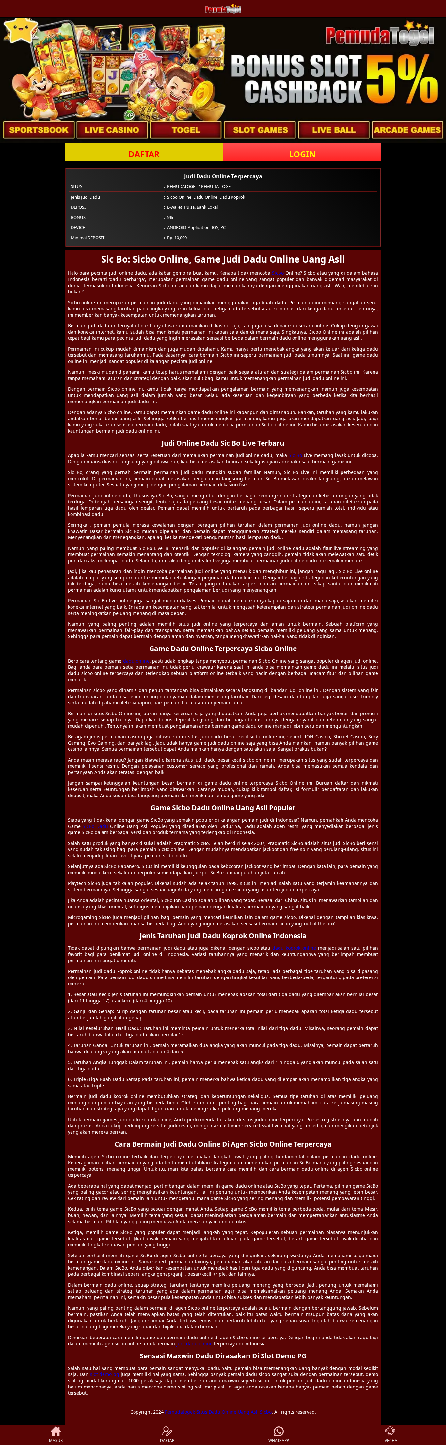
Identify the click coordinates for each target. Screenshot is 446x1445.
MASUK (56, 1440)
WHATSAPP (278, 1440)
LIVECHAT (390, 1440)
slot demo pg (104, 1374)
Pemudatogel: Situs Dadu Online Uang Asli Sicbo (218, 1412)
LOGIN (302, 153)
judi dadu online (194, 1343)
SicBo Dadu (95, 826)
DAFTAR (144, 153)
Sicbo (278, 273)
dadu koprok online (294, 948)
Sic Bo (295, 455)
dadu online (136, 661)
